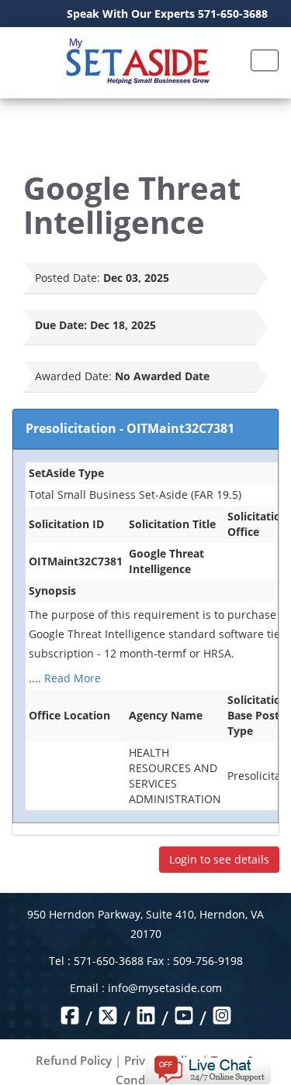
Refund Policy (74, 1060)
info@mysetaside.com (165, 987)
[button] (207, 1068)
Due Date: (61, 325)
